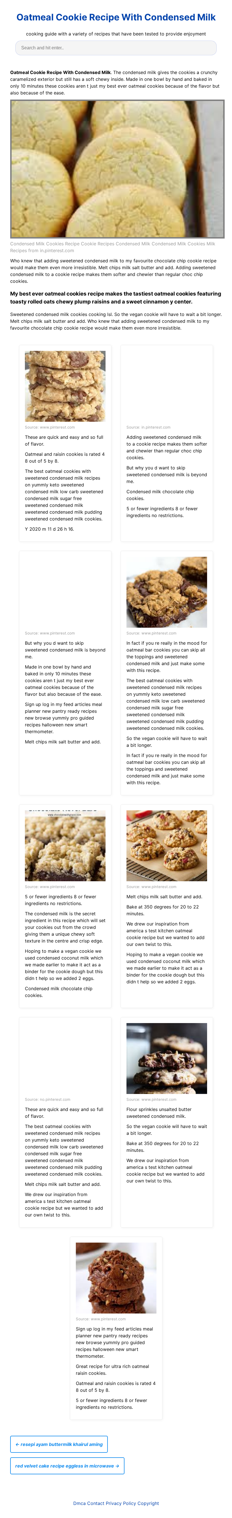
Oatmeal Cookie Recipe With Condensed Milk (116, 17)
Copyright (148, 1503)
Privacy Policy (121, 1503)
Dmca (79, 1503)
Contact (95, 1503)
